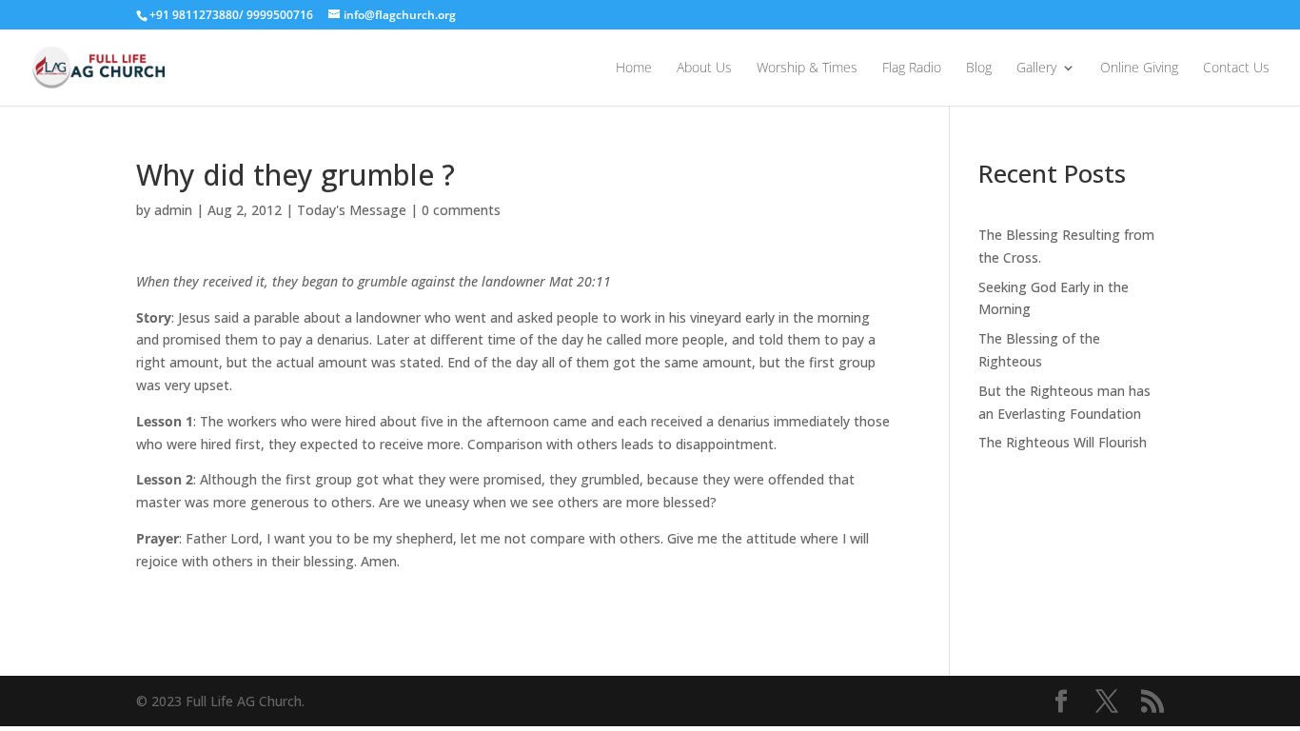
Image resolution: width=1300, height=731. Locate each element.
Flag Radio (911, 68)
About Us (704, 68)
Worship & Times (807, 68)
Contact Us (1236, 68)
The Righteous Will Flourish (1062, 442)
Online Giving (1139, 68)
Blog (979, 68)
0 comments (461, 210)
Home (634, 68)
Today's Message (351, 210)
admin (173, 210)
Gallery (1036, 68)
